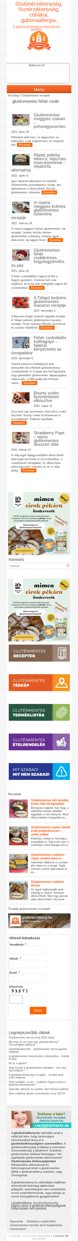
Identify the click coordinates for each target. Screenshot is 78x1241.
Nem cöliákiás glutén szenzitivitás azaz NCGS (37, 1093)
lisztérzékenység (45, 1203)
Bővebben (25, 144)
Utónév (15, 958)
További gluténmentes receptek (29, 909)
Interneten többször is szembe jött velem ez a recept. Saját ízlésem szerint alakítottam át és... (49, 863)
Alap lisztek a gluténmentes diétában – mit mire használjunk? (37, 1069)
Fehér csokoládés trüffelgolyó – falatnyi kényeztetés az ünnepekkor (39, 345)
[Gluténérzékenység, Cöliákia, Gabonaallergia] (39, 37)
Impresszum (18, 1229)
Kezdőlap (13, 95)
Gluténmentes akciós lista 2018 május (32, 1037)
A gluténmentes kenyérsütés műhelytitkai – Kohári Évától (39, 1057)
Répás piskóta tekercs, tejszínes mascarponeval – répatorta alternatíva (38, 163)
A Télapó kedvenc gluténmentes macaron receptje (50, 301)
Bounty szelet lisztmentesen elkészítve (46, 397)
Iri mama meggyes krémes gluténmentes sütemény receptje (38, 210)
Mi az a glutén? (18, 1063)
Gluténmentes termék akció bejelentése (36, 1225)
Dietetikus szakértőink (41, 1221)
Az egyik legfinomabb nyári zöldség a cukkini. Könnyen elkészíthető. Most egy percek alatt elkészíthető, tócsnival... (49, 890)
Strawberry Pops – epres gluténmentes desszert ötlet (49, 439)
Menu (39, 89)
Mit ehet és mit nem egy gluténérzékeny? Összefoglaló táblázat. (34, 1043)
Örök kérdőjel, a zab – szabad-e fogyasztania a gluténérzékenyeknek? (37, 1083)
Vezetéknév (17, 944)
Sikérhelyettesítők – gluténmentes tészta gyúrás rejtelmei (38, 1050)
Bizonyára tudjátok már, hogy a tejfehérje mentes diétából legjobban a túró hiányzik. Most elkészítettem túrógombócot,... (50, 808)
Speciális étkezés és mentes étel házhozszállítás (39, 1089)
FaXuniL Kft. (61, 1235)
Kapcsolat (16, 1221)
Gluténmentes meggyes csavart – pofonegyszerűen (50, 121)
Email (14, 972)
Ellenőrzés (16, 986)
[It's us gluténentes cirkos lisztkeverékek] (39, 493)
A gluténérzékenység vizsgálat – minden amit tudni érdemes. (36, 1076)
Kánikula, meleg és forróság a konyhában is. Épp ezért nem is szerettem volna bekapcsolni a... (51, 836)
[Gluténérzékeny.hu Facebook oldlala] (39, 914)
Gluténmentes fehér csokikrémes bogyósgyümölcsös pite (38, 258)
